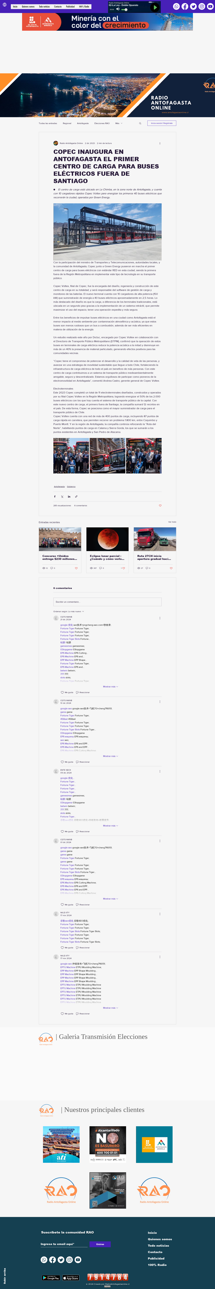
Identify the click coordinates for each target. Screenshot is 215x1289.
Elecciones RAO (102, 123)
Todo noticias (158, 1245)
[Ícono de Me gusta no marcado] (62, 692)
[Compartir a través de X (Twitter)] (62, 496)
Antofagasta (83, 123)
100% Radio (157, 1265)
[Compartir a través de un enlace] (76, 496)
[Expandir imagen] (71, 455)
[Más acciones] (160, 143)
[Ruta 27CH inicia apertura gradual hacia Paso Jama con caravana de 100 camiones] (155, 539)
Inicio (152, 1232)
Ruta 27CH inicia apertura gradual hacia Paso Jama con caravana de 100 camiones (153, 557)
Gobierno (71, 486)
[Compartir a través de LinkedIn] (69, 496)
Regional (67, 123)
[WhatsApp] (176, 6)
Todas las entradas (48, 123)
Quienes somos (160, 1239)
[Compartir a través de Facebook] (54, 496)
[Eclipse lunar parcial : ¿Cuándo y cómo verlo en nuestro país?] (107, 539)
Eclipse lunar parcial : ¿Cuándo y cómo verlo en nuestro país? (106, 557)
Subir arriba (4, 1276)
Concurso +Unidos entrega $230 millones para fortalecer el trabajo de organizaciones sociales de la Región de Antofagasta (59, 557)
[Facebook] (185, 6)
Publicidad (156, 1258)
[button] (140, 123)
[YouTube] (210, 6)
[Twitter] (193, 6)
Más (117, 123)
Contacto (155, 1252)
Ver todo (172, 522)
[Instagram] (201, 6)
